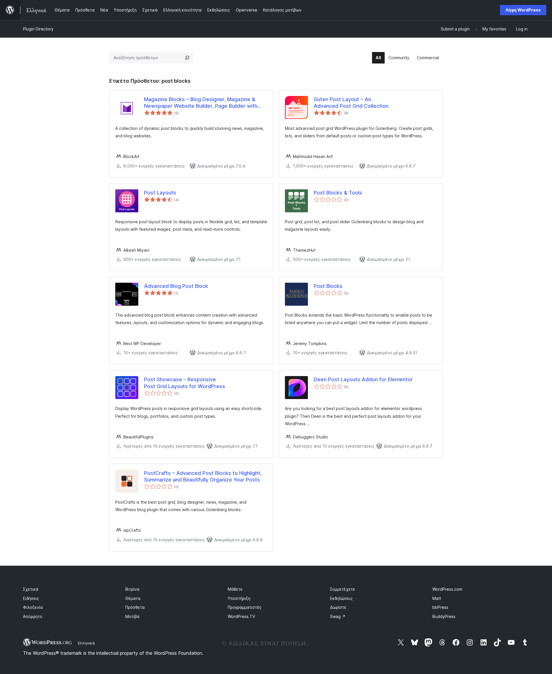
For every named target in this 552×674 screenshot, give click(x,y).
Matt (436, 598)
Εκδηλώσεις (341, 598)
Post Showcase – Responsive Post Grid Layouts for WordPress (184, 382)
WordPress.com (447, 589)
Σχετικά (30, 589)
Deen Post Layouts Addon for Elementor (363, 379)
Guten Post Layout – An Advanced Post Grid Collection (351, 102)
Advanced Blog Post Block (176, 286)
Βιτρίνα (132, 589)
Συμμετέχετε (342, 589)
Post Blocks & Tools (338, 193)
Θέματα (132, 598)
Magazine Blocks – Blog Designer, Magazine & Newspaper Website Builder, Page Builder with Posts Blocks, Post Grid (200, 102)
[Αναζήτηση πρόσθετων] (187, 57)
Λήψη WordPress (523, 9)
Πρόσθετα (135, 607)
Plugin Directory (38, 28)
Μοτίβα (132, 616)
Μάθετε (235, 589)
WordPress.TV (241, 616)
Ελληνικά (86, 643)
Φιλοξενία (33, 607)
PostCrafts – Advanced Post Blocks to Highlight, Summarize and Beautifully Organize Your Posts (203, 476)
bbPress (440, 607)
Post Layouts (160, 193)
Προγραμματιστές (245, 607)
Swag (338, 616)
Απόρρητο (32, 616)
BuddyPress (443, 616)
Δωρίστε (338, 607)
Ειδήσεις (31, 598)
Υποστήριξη (239, 598)
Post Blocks (328, 286)
